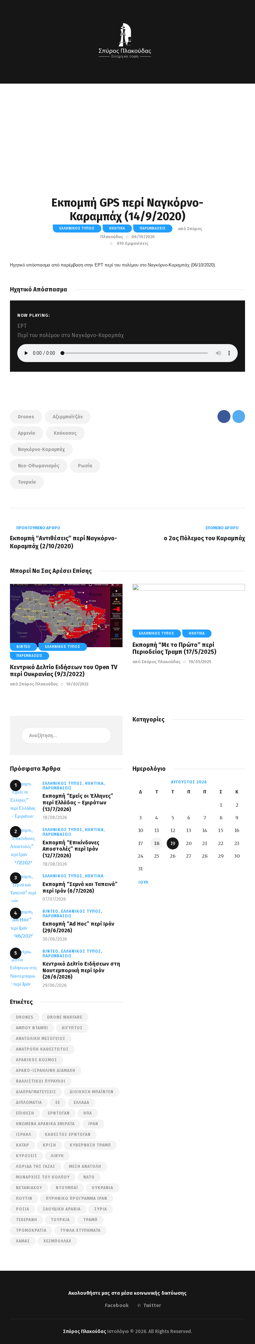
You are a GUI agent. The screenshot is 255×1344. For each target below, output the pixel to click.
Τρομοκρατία (31, 1230)
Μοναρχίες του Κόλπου (43, 1177)
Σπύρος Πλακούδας (84, 1331)
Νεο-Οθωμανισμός (38, 466)
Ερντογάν (59, 1113)
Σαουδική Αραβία (62, 1209)
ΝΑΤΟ (89, 1177)
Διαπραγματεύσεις (36, 1092)
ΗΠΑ (87, 1113)
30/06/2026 (54, 939)
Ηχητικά (117, 228)
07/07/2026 (54, 899)
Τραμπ (90, 1219)
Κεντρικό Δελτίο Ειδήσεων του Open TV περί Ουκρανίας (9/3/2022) (63, 671)
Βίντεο (24, 647)
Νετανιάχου (29, 1187)
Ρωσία (85, 466)
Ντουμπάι (67, 1187)
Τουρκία (27, 482)
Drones (26, 417)
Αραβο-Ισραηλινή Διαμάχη (45, 1070)
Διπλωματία (29, 1102)
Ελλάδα (81, 1102)
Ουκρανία (102, 1187)
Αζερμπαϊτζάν (68, 417)
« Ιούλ (141, 882)
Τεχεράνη (26, 1219)
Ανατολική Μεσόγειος (40, 1038)
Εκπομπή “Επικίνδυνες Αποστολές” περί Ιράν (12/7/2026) (70, 849)
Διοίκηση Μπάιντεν (92, 1092)
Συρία (100, 1209)
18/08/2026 (54, 817)
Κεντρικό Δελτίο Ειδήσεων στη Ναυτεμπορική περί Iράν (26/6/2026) (81, 970)
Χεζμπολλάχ (57, 1241)
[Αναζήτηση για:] (66, 735)
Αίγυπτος (72, 1028)
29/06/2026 (54, 985)
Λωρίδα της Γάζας (35, 1166)
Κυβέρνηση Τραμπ (90, 1145)
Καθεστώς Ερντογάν (68, 1134)
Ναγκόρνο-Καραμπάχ (41, 449)
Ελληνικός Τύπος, (63, 783)
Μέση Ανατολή (85, 1166)
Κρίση (49, 1145)
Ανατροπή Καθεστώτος (42, 1049)
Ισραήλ (23, 1134)
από (34, 683)
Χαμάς (23, 1241)
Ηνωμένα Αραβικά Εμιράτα (45, 1123)
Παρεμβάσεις (153, 228)
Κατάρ (22, 1145)
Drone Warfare (64, 1017)
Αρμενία (26, 433)
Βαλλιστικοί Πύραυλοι (40, 1081)
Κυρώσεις (26, 1155)
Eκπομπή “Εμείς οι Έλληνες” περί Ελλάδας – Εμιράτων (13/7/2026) (77, 802)
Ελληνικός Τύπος (77, 228)
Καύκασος (65, 433)
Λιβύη (57, 1155)
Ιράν (93, 1123)
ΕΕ (57, 1102)
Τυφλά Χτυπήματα (80, 1230)
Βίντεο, (51, 911)
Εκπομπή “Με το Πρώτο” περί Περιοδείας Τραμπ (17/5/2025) (174, 648)
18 (156, 843)
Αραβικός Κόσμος (36, 1060)
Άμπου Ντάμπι (32, 1028)
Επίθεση (25, 1113)
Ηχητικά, (95, 783)
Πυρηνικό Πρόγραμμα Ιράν (76, 1198)
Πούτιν (24, 1198)
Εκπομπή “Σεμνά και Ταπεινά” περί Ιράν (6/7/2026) (80, 887)
